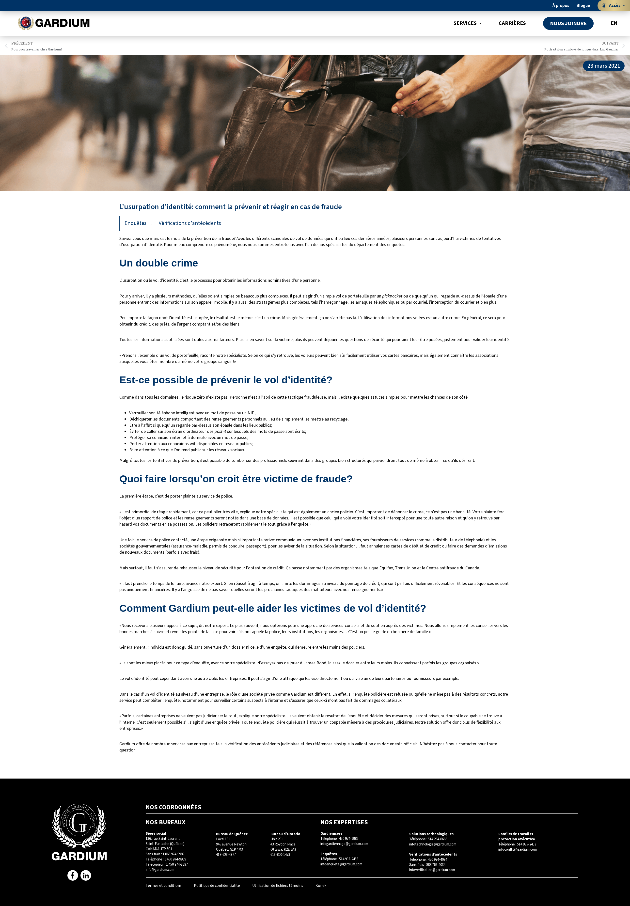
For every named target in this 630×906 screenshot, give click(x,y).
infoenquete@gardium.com (341, 864)
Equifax (386, 568)
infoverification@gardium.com (432, 870)
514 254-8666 (437, 839)
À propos (560, 5)
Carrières (512, 23)
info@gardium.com (160, 869)
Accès (614, 5)
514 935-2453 (348, 859)
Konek (320, 885)
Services (465, 23)
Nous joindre (568, 23)
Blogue (583, 5)
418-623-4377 (226, 854)
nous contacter (462, 744)
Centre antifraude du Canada (452, 568)
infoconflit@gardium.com (517, 849)
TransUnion (405, 568)
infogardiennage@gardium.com (344, 843)
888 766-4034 (435, 864)
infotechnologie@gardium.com (432, 844)
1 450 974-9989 (175, 859)
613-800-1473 (280, 854)
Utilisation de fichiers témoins (277, 885)
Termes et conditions (164, 885)
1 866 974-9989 (173, 854)
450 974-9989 (348, 838)
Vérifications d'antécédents (190, 223)
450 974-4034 (437, 859)
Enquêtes (135, 223)
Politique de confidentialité (217, 885)
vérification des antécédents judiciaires (263, 744)
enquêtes (395, 245)
